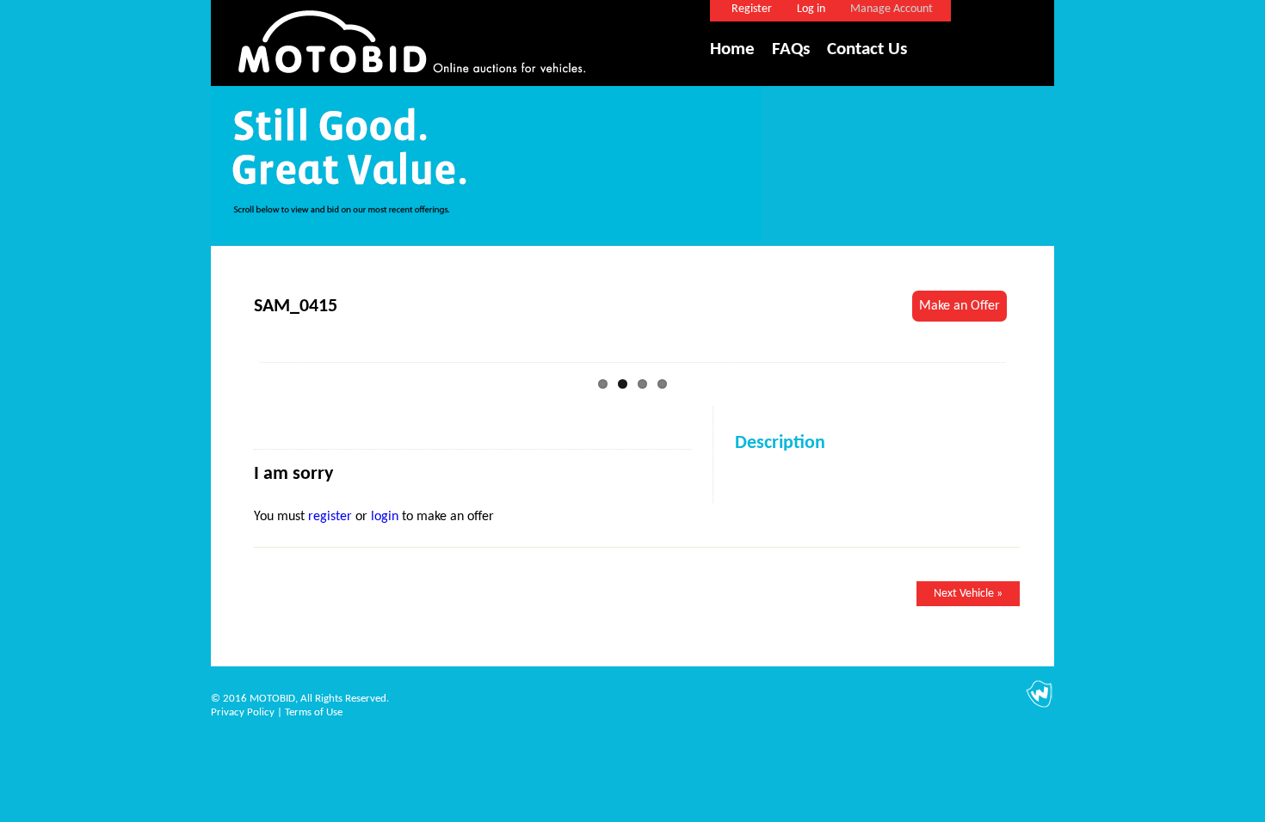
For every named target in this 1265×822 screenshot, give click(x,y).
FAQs (791, 49)
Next (1032, 351)
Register (751, 9)
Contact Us (867, 49)
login (384, 517)
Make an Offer (959, 306)
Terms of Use (313, 712)
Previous (232, 351)
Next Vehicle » (968, 593)
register (330, 517)
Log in (811, 9)
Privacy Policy (243, 712)
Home (732, 49)
